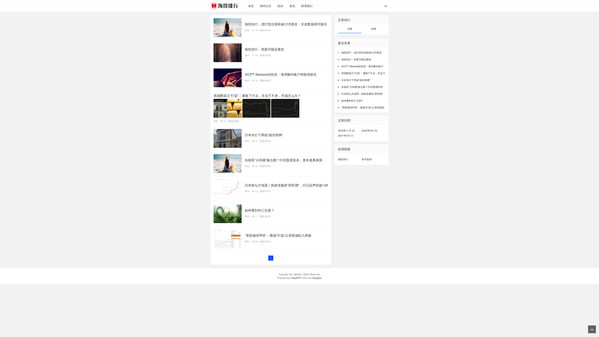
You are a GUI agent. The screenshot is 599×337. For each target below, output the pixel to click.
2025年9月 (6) (369, 130)
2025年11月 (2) (346, 130)
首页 (251, 6)
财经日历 (265, 6)
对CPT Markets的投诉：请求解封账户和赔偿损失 (281, 74)
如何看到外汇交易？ (259, 210)
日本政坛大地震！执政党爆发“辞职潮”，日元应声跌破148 (286, 185)
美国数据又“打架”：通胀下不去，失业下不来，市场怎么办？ (257, 95)
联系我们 (306, 6)
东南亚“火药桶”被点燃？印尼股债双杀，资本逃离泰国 (283, 160)
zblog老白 (317, 277)
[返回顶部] (592, 329)
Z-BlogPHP (295, 277)
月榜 (349, 29)
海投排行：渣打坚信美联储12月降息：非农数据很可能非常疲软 (361, 54)
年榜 (373, 29)
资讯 (292, 6)
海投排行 (343, 159)
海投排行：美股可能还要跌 (264, 49)
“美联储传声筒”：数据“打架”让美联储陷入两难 (278, 235)
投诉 (280, 6)
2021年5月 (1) (345, 135)
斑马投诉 (367, 159)
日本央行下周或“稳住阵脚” (264, 134)
